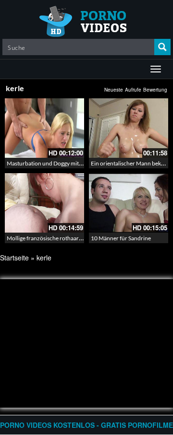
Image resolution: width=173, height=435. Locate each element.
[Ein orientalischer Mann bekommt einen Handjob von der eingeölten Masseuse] (128, 128)
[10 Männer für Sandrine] (128, 203)
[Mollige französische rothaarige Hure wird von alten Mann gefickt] (44, 203)
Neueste (113, 89)
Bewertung (155, 89)
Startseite (14, 257)
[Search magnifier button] (162, 47)
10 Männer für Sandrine (121, 238)
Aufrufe (133, 89)
